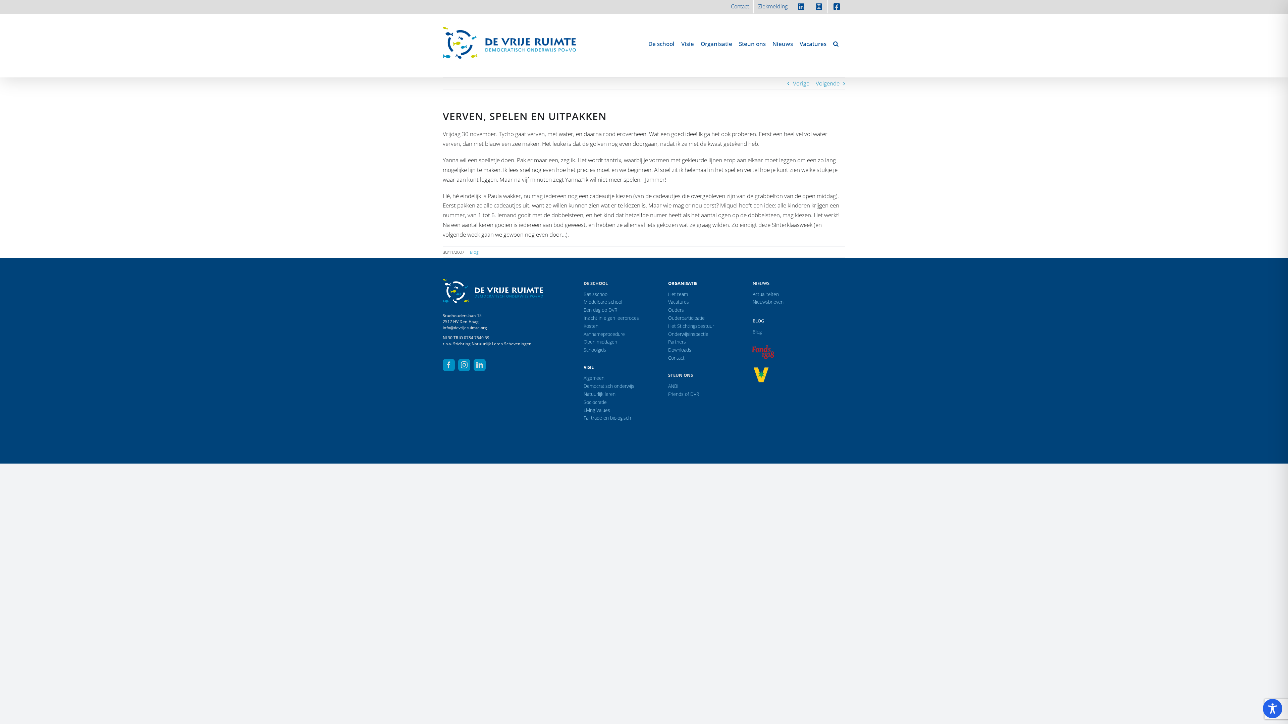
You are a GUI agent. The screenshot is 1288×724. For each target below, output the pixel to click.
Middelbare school (603, 302)
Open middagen (600, 342)
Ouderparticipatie (686, 318)
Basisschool (596, 294)
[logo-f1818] (762, 347)
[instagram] (464, 365)
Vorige (801, 83)
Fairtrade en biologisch (607, 418)
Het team (678, 294)
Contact (676, 358)
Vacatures (678, 302)
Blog (474, 252)
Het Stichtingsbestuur (691, 326)
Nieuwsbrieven (768, 302)
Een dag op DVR (600, 310)
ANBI (673, 386)
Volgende (828, 83)
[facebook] (449, 365)
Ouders (676, 310)
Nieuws (761, 283)
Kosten (591, 326)
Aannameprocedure (604, 334)
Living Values (597, 410)
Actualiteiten (766, 294)
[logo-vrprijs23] (761, 369)
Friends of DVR (683, 394)
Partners (677, 342)
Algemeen (594, 378)
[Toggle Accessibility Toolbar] (1272, 708)
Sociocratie (595, 402)
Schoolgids (595, 350)
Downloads (679, 350)
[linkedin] (480, 365)
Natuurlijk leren (599, 394)
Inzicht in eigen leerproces (611, 318)
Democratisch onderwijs (609, 386)
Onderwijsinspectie (688, 334)
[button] (836, 43)
